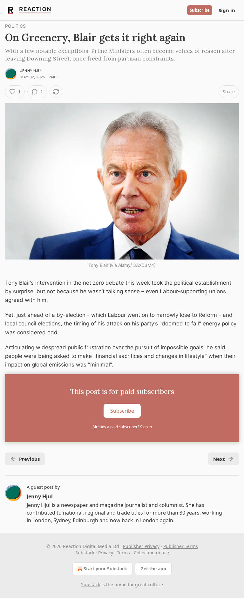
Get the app (153, 569)
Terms (123, 553)
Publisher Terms (180, 546)
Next (219, 459)
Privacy (105, 553)
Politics (15, 26)
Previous (29, 459)
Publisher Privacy (141, 546)
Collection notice (151, 553)
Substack (90, 584)
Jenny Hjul (31, 70)
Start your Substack (105, 569)
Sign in (227, 10)
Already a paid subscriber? (122, 427)
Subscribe (200, 10)
